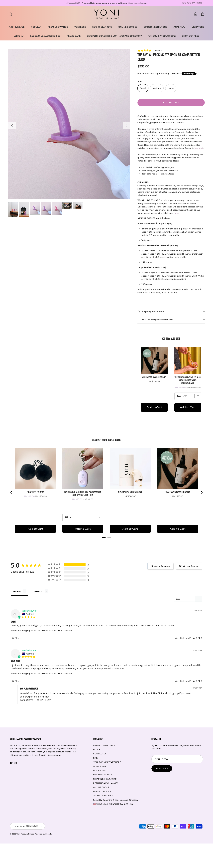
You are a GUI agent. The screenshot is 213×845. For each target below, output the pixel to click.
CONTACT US (99, 753)
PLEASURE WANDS (58, 27)
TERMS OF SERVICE (103, 795)
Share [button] (18, 638)
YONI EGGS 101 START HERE (107, 762)
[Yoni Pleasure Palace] (106, 14)
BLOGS (96, 749)
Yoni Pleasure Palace (25, 834)
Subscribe (162, 768)
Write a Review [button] (191, 565)
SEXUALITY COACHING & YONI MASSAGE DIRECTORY (114, 36)
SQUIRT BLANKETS (102, 27)
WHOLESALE (99, 766)
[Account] (194, 14)
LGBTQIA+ (18, 36)
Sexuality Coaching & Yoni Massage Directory (115, 800)
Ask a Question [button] (162, 565)
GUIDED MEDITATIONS (155, 27)
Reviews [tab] (16, 591)
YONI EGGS (80, 27)
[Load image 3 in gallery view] (69, 124)
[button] (195, 638)
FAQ (95, 758)
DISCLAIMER (99, 770)
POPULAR (36, 27)
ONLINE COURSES (127, 27)
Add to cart (171, 102)
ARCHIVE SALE (16, 27)
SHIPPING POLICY (102, 774)
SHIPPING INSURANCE (104, 779)
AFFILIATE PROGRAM (104, 745)
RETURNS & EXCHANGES (105, 783)
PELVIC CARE (74, 36)
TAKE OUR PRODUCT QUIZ (162, 36)
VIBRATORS (198, 27)
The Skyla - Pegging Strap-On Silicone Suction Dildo (36, 630)
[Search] (10, 14)
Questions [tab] (38, 591)
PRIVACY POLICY (102, 791)
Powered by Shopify (43, 834)
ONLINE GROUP (101, 787)
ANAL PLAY (179, 27)
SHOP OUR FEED (191, 36)
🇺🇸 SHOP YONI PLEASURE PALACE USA (113, 804)
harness (199, 148)
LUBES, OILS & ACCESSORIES (45, 36)
